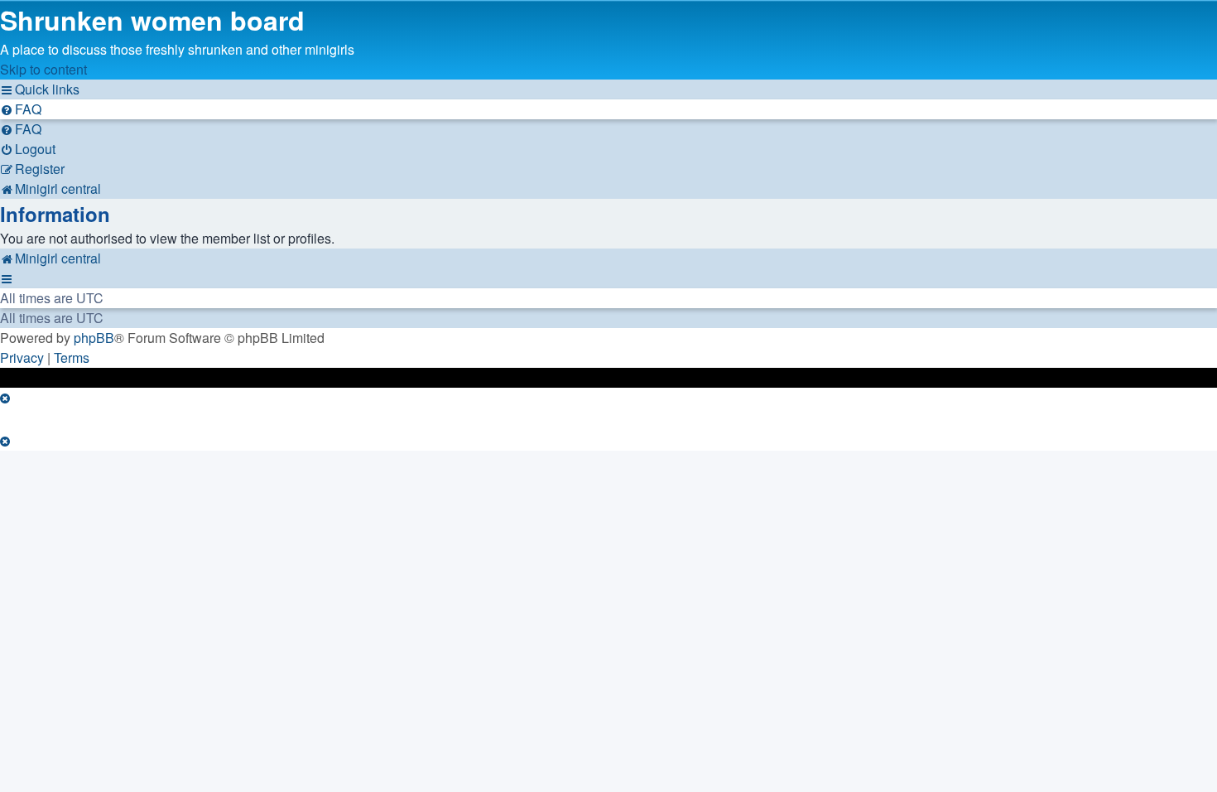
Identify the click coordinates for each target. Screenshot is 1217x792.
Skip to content (43, 69)
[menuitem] (20, 108)
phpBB (94, 337)
